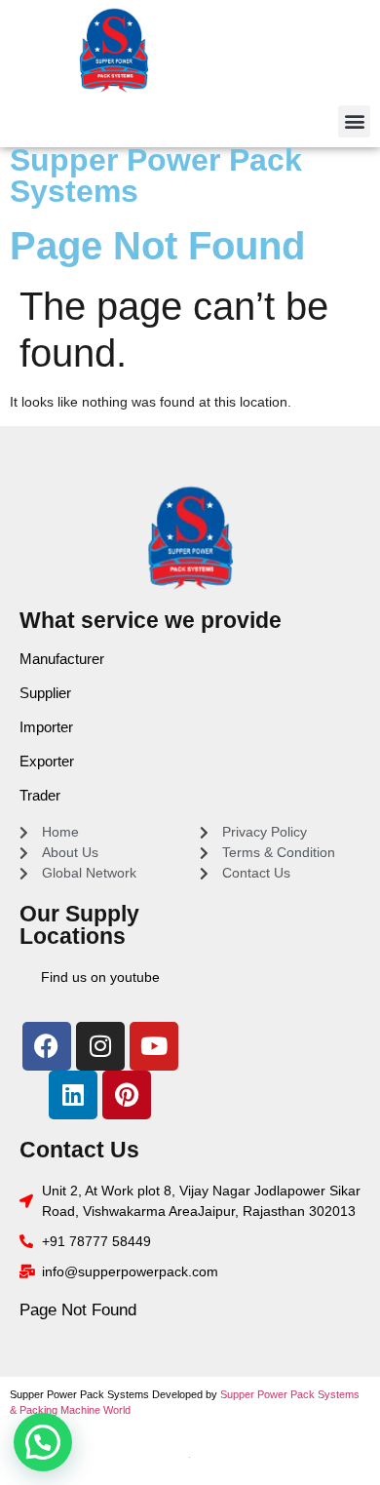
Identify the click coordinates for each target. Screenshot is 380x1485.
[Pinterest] (126, 1095)
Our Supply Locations (79, 925)
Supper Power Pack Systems (156, 175)
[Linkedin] (73, 1095)
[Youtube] (154, 1046)
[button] (354, 121)
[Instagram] (100, 1046)
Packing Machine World (75, 1410)
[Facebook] (46, 1046)
